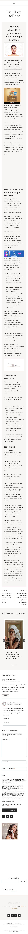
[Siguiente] (24, 640)
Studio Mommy (14, 931)
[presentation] (14, 634)
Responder (5, 695)
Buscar (23, 881)
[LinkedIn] (19, 915)
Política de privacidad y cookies (14, 925)
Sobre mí (9, 923)
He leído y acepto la (11, 805)
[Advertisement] (14, 171)
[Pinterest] (15, 915)
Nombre (5, 762)
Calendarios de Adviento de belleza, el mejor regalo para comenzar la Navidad (21, 597)
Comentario (6, 739)
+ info (21, 784)
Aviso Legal (14, 927)
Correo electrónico (8, 768)
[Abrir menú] (14, 3)
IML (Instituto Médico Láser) (13, 69)
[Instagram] (12, 915)
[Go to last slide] (4, 640)
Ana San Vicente (13, 703)
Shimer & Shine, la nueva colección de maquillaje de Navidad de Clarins (7, 596)
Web (3, 775)
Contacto (18, 923)
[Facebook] (8, 915)
